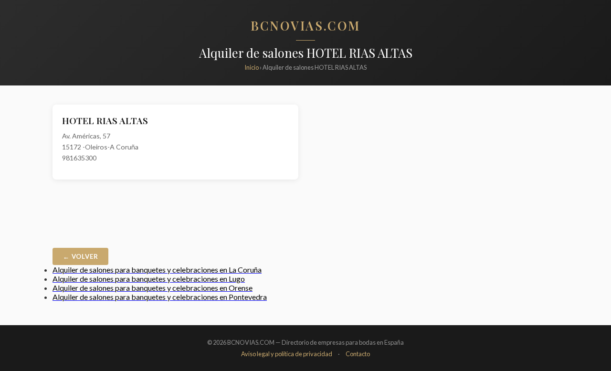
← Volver (80, 256)
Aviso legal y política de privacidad (286, 354)
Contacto (358, 354)
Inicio (251, 67)
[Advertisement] (435, 171)
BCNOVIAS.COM (305, 25)
